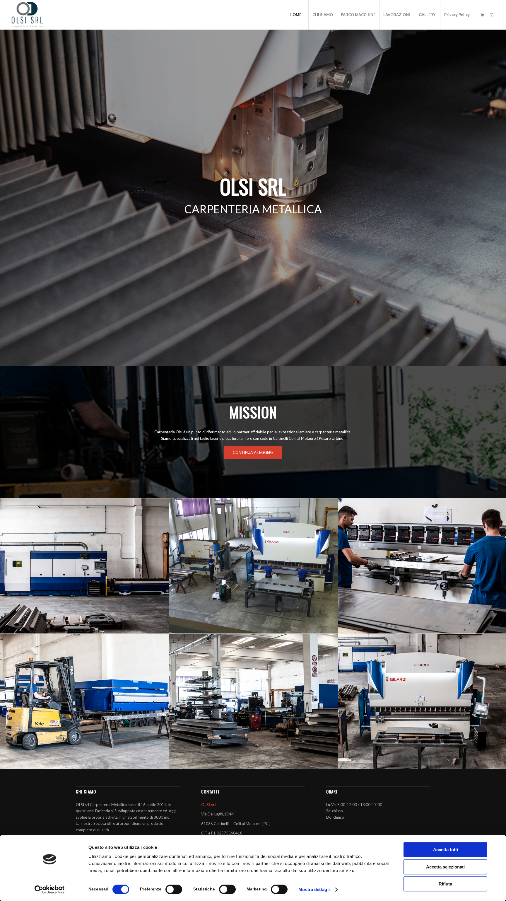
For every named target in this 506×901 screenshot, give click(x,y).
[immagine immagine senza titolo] (84, 566)
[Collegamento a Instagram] (491, 14)
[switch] (173, 889)
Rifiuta (445, 883)
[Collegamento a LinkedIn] (482, 14)
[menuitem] (295, 15)
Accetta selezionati (445, 866)
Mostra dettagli (314, 889)
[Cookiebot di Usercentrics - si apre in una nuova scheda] (49, 889)
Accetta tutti (445, 849)
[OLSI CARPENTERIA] (27, 15)
